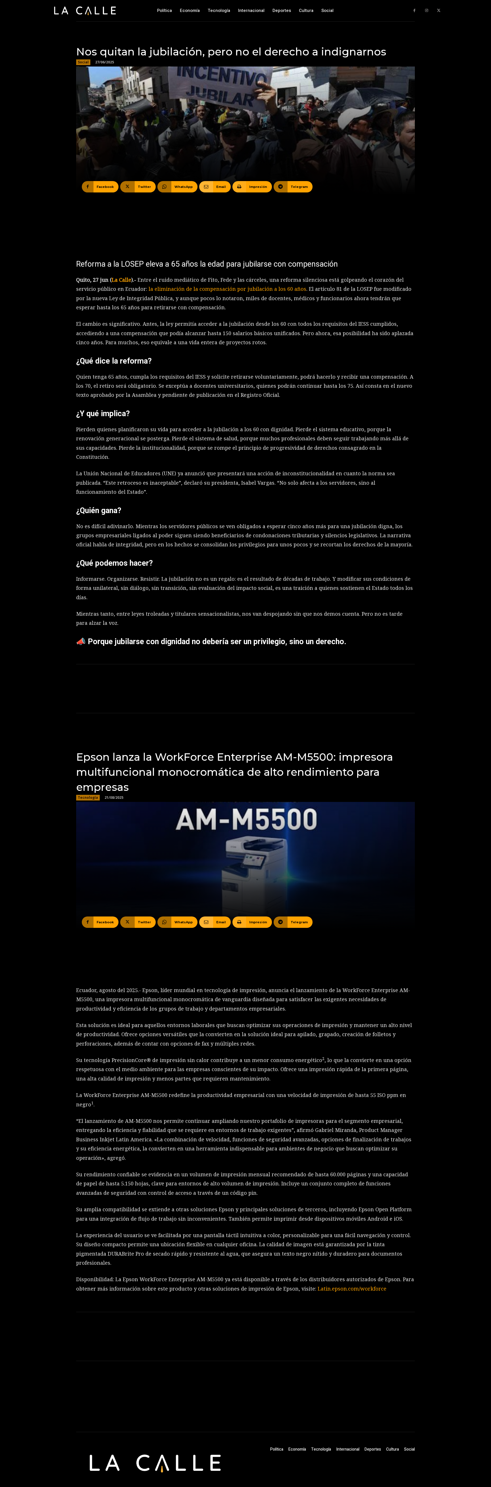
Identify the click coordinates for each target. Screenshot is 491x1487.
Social (83, 62)
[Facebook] (414, 10)
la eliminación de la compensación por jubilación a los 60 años (227, 288)
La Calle (121, 279)
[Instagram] (426, 10)
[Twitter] (438, 10)
